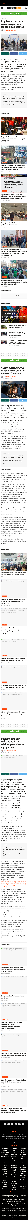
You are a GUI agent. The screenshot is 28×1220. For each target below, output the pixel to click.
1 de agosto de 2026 (5, 257)
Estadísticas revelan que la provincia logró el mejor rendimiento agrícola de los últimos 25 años (14, 849)
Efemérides (14, 1156)
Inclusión (14, 1189)
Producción (7, 735)
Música (23, 1152)
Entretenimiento (14, 1163)
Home (2, 18)
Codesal (5, 1165)
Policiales (23, 1163)
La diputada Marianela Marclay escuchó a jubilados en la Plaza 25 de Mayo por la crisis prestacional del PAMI (14, 103)
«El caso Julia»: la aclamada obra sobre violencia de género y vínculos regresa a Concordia (13, 714)
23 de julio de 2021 (12, 329)
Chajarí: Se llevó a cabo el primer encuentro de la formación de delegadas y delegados (13, 139)
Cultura (6, 364)
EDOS (14, 1152)
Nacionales (23, 1154)
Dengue (5, 1186)
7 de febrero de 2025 (7, 32)
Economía (14, 1148)
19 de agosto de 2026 (6, 973)
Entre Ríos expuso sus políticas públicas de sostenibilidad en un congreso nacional (13, 1082)
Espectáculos (14, 1167)
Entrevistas (14, 1165)
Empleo (14, 1161)
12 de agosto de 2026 (6, 171)
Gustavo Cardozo (11, 30)
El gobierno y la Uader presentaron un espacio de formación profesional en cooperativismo (18, 342)
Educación (14, 1154)
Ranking (23, 1173)
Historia (14, 1185)
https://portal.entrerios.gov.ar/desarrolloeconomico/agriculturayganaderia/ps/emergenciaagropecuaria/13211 (13, 884)
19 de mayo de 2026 (13, 337)
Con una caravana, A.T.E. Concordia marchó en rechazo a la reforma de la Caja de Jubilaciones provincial (14, 282)
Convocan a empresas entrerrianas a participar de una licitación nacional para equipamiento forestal (13, 1110)
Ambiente (4, 1150)
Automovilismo (5, 1152)
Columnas (4, 1169)
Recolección (23, 1175)
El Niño (14, 1159)
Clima (5, 1163)
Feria (14, 1177)
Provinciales (23, 1171)
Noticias (23, 1159)
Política (23, 1165)
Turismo (23, 1188)
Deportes (4, 1188)
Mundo (23, 1150)
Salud (23, 1177)
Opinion (23, 1161)
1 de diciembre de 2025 (7, 321)
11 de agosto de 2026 (6, 200)
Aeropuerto (5, 1148)
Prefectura (23, 1167)
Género (14, 1181)
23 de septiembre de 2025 (14, 345)
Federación (14, 1175)
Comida (5, 1171)
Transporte (23, 1186)
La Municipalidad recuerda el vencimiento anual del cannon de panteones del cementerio (17, 334)
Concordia (5, 1177)
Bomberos (5, 1154)
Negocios (23, 1156)
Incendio (14, 1187)
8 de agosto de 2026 (5, 1086)
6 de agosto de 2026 (5, 662)
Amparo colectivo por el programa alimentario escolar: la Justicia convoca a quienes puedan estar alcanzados (13, 196)
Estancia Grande (14, 1170)
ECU (14, 1150)
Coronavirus (5, 1182)
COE (5, 1167)
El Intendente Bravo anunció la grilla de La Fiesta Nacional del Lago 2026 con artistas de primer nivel (14, 318)
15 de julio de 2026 (5, 286)
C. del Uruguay (5, 1156)
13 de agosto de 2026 (6, 143)
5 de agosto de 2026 (5, 689)
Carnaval (5, 1161)
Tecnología (23, 1180)
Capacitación (5, 1159)
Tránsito (23, 1184)
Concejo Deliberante (5, 1174)
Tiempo (23, 1182)
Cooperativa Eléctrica (5, 1179)
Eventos (14, 1172)
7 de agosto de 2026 (5, 227)
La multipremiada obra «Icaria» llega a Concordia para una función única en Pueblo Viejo (14, 462)
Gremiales (7, 18)
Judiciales (23, 1148)
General (14, 1179)
